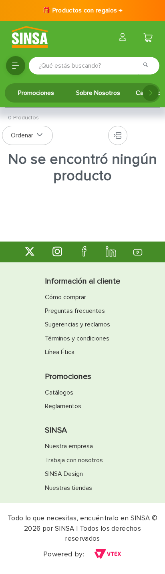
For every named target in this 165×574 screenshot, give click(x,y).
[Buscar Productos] (148, 66)
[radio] (117, 135)
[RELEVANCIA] (27, 135)
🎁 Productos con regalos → (82, 10)
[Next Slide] (151, 93)
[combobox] (94, 65)
